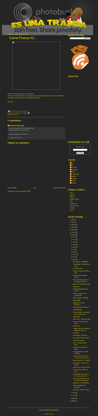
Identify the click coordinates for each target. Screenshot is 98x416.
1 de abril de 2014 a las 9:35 (15, 137)
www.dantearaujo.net (53, 410)
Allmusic (72, 197)
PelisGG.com (73, 203)
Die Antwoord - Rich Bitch (80, 335)
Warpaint (37, 98)
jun (74, 252)
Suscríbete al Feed (49, 414)
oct (74, 242)
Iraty (71, 165)
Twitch (71, 210)
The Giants (76, 333)
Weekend (45, 96)
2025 (72, 222)
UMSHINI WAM (77, 309)
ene (74, 395)
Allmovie (72, 195)
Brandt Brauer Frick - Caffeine (81, 360)
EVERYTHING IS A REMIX (80, 298)
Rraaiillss (22, 96)
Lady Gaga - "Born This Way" (81, 389)
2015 (72, 224)
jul (73, 249)
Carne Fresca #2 (21, 38)
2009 (72, 401)
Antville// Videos (74, 199)
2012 (72, 232)
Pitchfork (72, 208)
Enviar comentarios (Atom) (23, 191)
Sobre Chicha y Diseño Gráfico (81, 367)
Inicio (34, 187)
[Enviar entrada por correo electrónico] (28, 113)
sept (74, 244)
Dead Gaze (11, 96)
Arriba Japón (76, 316)
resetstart (73, 180)
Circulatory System (13, 98)
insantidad (73, 176)
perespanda (73, 178)
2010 (72, 398)
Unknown (72, 172)
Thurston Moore (30, 98)
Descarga (10, 101)
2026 (72, 219)
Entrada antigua (12, 187)
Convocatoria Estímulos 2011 (81, 338)
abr (74, 257)
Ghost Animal (38, 96)
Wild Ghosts (60, 96)
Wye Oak (21, 98)
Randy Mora (73, 169)
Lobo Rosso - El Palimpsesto (81, 383)
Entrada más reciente (59, 187)
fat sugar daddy (74, 174)
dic (74, 237)
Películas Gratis (74, 205)
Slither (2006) (76, 300)
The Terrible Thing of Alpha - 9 (81, 307)
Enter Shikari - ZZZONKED (80, 261)
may (74, 254)
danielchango (15, 125)
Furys (72, 163)
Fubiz (71, 201)
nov (74, 239)
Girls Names (52, 96)
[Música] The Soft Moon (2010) (81, 284)
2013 (72, 229)
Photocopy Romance (79, 340)
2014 (72, 227)
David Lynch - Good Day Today (81, 319)
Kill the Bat (73, 167)
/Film (71, 192)
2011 (72, 234)
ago (74, 247)
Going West (76, 286)
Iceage (17, 96)
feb (74, 393)
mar (74, 259)
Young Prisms (30, 96)
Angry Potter (76, 326)
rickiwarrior (73, 183)
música (16, 114)
